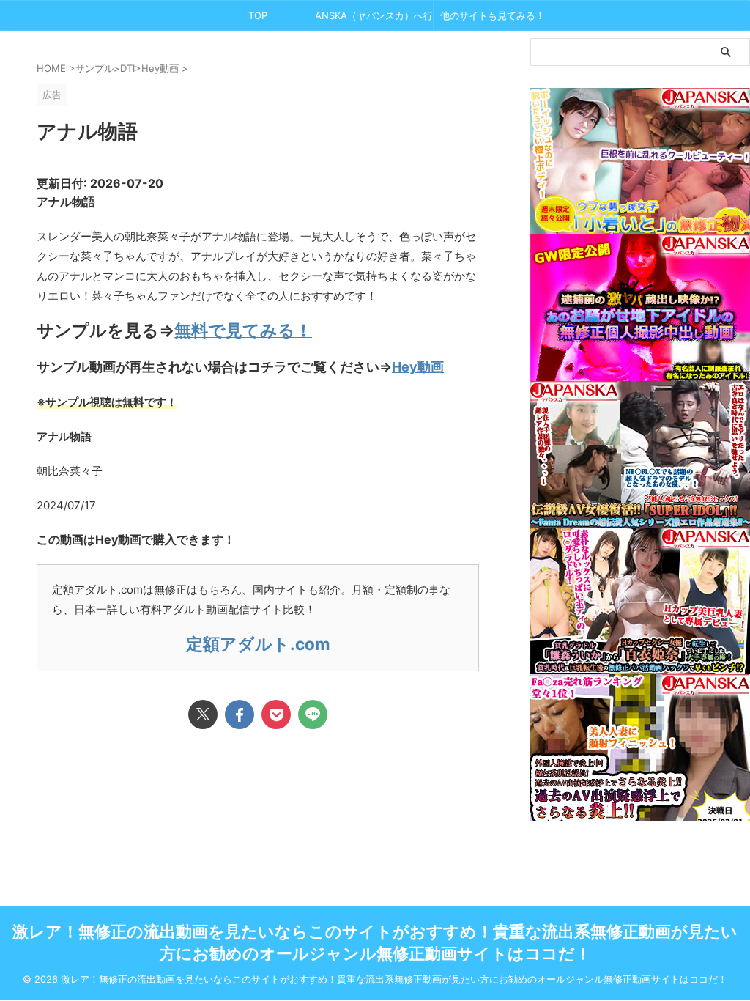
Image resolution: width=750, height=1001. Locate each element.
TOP (257, 15)
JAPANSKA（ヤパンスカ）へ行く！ (374, 15)
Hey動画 (418, 366)
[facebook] (239, 714)
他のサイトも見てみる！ (492, 15)
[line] (312, 714)
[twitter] (203, 714)
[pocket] (276, 714)
